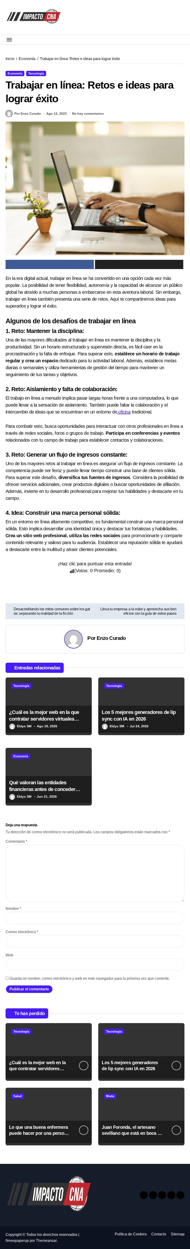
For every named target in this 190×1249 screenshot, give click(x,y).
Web (9, 955)
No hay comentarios (88, 113)
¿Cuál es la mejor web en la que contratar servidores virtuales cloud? (44, 718)
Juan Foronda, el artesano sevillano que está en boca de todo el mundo (132, 1133)
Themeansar (46, 1241)
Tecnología (36, 73)
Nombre (13, 909)
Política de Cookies (131, 1234)
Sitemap (177, 1234)
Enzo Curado (111, 638)
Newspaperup (17, 1241)
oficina (123, 411)
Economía (15, 73)
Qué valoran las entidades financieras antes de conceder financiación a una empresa (42, 789)
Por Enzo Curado (27, 113)
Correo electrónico (22, 932)
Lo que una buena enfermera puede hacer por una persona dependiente (39, 1133)
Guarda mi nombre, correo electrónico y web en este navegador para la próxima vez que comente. (90, 978)
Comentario (16, 841)
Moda (110, 1096)
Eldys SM (24, 726)
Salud (17, 1096)
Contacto (158, 1234)
